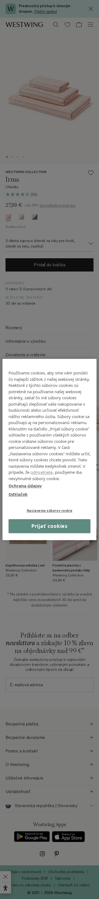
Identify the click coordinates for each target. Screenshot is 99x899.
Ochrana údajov (25, 485)
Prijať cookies (49, 526)
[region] (49, 449)
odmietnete (42, 472)
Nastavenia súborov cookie (49, 511)
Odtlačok (18, 494)
